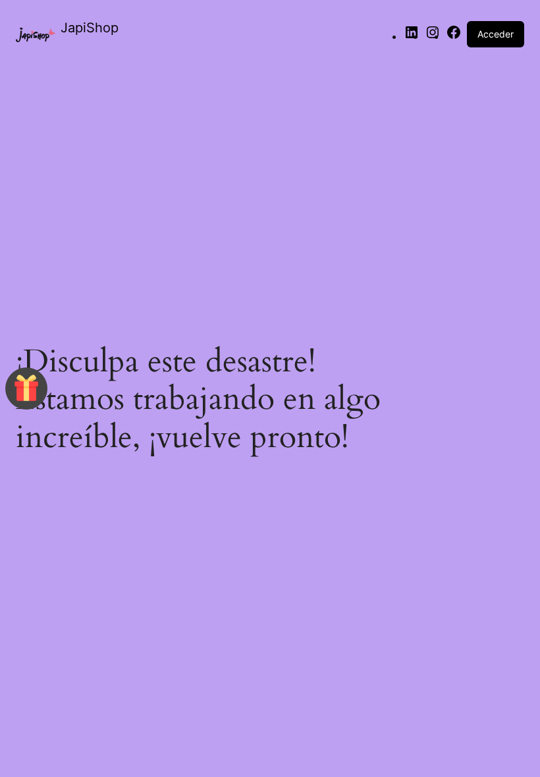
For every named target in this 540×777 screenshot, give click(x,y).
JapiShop (90, 28)
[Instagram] (433, 36)
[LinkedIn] (411, 36)
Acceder (495, 34)
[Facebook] (454, 36)
